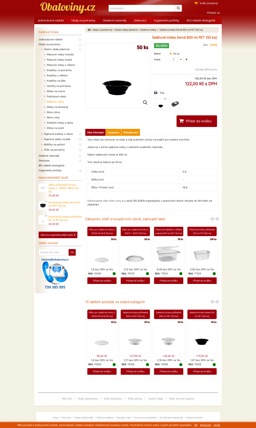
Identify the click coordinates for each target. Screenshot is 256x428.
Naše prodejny (105, 417)
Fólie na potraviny (54, 149)
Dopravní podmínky (145, 417)
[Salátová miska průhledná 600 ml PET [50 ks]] (168, 335)
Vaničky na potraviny (58, 85)
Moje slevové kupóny (181, 398)
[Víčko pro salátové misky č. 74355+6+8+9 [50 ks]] (102, 252)
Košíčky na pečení (54, 144)
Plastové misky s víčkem (60, 64)
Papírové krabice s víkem (58, 133)
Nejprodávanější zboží (53, 177)
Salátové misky (55, 101)
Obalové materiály (115, 20)
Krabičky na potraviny (59, 70)
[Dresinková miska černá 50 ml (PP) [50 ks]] (43, 205)
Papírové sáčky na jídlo (56, 139)
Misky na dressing (57, 106)
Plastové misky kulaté (59, 59)
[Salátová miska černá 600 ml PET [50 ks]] (161, 104)
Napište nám (124, 417)
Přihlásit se (213, 12)
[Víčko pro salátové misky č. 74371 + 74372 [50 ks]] (135, 252)
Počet (157, 59)
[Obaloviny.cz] (67, 8)
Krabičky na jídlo (56, 80)
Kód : (206, 44)
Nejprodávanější (84, 417)
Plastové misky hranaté (60, 54)
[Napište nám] (55, 273)
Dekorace (140, 20)
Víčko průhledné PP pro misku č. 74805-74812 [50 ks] (64, 188)
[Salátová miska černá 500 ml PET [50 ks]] (202, 335)
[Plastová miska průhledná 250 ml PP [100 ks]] (202, 252)
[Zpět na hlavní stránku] (89, 30)
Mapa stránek (195, 417)
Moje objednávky (88, 398)
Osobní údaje (155, 398)
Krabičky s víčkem (56, 75)
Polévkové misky (56, 96)
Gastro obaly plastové (56, 49)
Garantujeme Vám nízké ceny (104, 200)
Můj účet (67, 398)
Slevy (56, 417)
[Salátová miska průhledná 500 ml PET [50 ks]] (135, 335)
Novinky (67, 417)
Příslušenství (130, 132)
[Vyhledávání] (178, 8)
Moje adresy (135, 398)
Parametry (113, 132)
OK (196, 424)
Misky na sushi (55, 127)
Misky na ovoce (55, 91)
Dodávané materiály (172, 417)
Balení (158, 53)
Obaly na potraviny (83, 20)
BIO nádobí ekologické (201, 20)
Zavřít (217, 424)
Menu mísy (53, 117)
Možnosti (205, 424)
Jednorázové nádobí (51, 20)
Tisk (162, 92)
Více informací (95, 132)
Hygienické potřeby (166, 20)
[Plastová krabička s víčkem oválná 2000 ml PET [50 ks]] (168, 252)
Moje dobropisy (113, 398)
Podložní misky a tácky (59, 122)
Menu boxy (53, 112)
